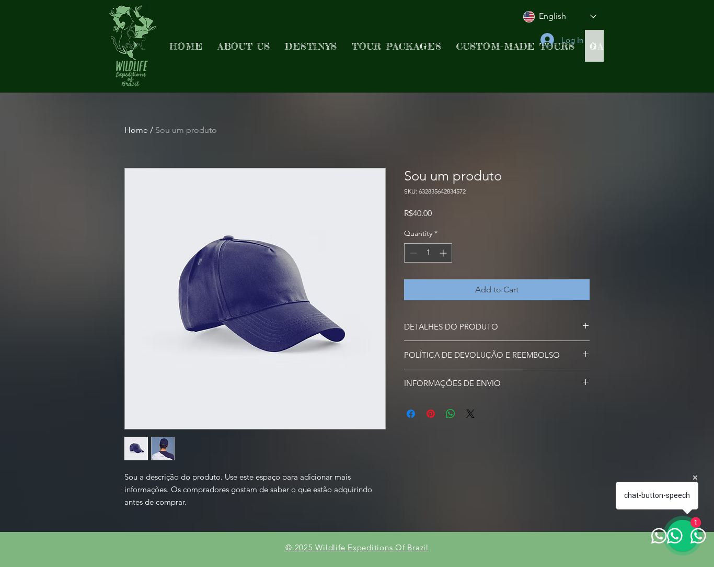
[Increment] (444, 253)
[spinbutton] (428, 253)
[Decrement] (412, 253)
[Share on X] (470, 413)
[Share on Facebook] (411, 413)
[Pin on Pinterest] (430, 413)
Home (136, 130)
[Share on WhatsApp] (450, 413)
